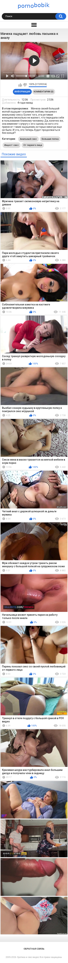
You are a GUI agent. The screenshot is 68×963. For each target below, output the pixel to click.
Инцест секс (11, 145)
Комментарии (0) (43, 91)
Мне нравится (20, 85)
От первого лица (32, 145)
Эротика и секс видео (28, 957)
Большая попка (50, 139)
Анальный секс (28, 139)
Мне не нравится (25, 85)
